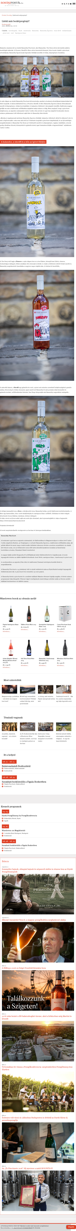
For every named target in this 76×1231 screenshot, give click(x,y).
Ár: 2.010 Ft (42, 629)
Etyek (20, 31)
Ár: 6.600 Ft (25, 627)
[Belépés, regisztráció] (62, 4)
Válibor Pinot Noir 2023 (28, 624)
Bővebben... (6, 631)
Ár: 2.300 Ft (60, 663)
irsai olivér (57, 31)
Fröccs (5, 861)
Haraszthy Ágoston (46, 31)
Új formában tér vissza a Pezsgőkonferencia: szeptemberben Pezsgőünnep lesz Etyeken (37, 1067)
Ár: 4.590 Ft (42, 663)
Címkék (4, 31)
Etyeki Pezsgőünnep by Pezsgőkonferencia (19, 815)
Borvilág (9, 15)
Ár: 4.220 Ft (24, 663)
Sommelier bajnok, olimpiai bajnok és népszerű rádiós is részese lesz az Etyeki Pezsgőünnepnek (37, 869)
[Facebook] (66, 4)
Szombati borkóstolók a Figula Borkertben (24, 781)
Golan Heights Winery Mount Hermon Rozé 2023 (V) (10, 660)
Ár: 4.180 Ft (61, 629)
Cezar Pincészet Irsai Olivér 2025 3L (64, 625)
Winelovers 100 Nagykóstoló (13, 830)
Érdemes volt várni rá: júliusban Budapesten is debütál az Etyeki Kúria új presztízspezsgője (35, 1118)
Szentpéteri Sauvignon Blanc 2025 (46, 625)
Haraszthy (35, 31)
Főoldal (4, 15)
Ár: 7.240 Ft (6, 665)
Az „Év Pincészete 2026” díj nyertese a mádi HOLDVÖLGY (27, 1167)
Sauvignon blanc (20, 33)
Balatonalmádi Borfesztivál (16, 766)
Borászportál (6, 24)
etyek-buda (27, 31)
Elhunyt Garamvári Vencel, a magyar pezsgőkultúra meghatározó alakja (34, 919)
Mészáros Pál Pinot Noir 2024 (65, 659)
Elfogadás (71, 1227)
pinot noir (6, 33)
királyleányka (66, 31)
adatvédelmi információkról (23, 1228)
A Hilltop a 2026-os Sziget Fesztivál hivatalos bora (24, 967)
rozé (12, 33)
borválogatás (13, 31)
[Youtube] (71, 4)
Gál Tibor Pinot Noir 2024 (27, 659)
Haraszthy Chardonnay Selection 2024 (46, 659)
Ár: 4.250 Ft (6, 629)
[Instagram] (68, 4)
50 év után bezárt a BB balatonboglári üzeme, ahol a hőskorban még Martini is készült (37, 1016)
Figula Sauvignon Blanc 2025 (11, 625)
